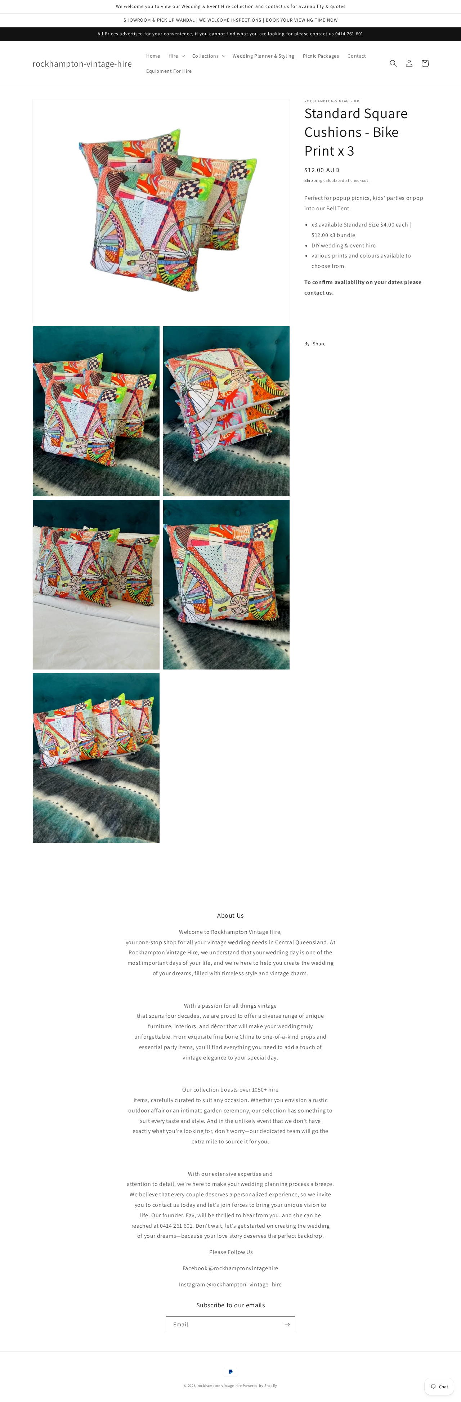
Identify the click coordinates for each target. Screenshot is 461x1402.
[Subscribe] (287, 1324)
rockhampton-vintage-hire (220, 1385)
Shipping (313, 180)
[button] (176, 55)
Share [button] (319, 343)
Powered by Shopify (260, 1385)
